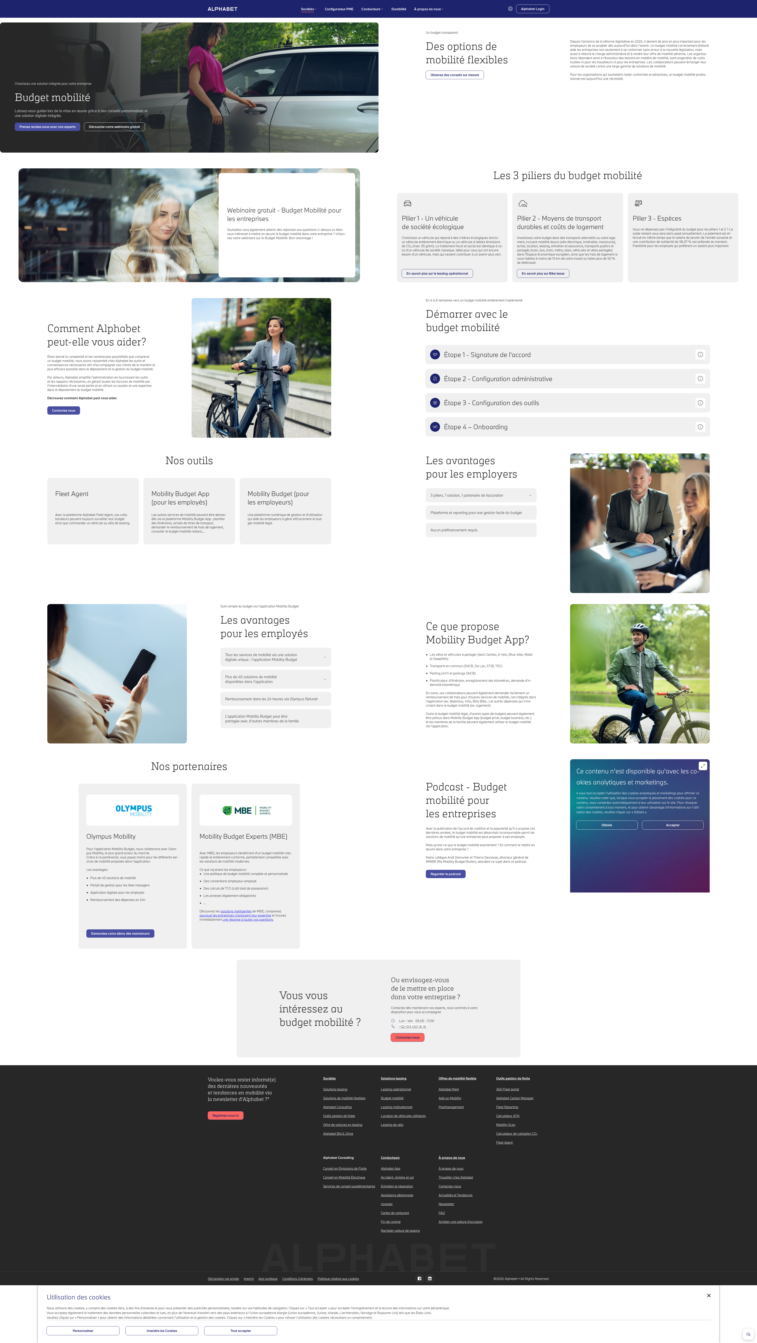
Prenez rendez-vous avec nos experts (48, 128)
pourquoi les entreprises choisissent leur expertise (235, 915)
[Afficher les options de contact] (748, 1334)
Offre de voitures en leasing (342, 1125)
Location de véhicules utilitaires (403, 1116)
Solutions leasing (335, 1089)
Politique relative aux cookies (338, 1279)
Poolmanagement (451, 1107)
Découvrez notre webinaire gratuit (114, 128)
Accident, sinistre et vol (397, 1177)
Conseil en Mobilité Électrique (344, 1177)
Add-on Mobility (450, 1098)
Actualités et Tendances (456, 1195)
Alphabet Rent (449, 1089)
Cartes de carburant (395, 1213)
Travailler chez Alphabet (456, 1177)
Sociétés (307, 9)
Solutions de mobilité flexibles (344, 1098)
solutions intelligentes (236, 911)
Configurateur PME (339, 9)
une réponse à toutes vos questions (248, 919)
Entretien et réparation (397, 1186)
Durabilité (399, 9)
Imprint (249, 1279)
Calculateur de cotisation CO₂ (517, 1133)
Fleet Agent (504, 1142)
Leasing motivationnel (396, 1107)
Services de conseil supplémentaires (349, 1186)
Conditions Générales (297, 1279)
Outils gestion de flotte (339, 1116)
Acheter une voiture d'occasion (461, 1222)
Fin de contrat (391, 1222)
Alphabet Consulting (337, 1107)
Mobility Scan (505, 1125)
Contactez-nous (450, 1186)
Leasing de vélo (392, 1125)
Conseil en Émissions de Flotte (345, 1168)
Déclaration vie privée (223, 1279)
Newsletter (446, 1204)
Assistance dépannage (397, 1195)
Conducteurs (370, 9)
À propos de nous (427, 9)
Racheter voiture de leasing (400, 1230)
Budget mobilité (392, 1098)
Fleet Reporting (507, 1107)
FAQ (442, 1213)
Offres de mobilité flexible (457, 1078)
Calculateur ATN (507, 1116)
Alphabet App (390, 1168)
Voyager (387, 1204)
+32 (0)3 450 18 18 (413, 1026)
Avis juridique (268, 1279)
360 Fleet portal (507, 1089)
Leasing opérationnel (396, 1089)
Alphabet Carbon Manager (515, 1098)
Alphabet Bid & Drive (338, 1133)
